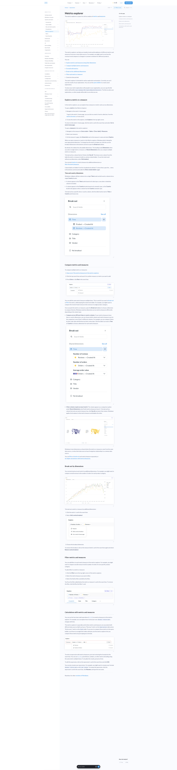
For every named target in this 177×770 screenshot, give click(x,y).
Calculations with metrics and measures (125, 26)
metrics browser (71, 116)
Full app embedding (49, 60)
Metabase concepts (49, 17)
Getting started (48, 15)
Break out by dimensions (124, 21)
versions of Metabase (82, 675)
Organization (47, 50)
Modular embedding (49, 58)
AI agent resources (49, 67)
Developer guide (48, 100)
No (127, 762)
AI (45, 43)
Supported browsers (49, 109)
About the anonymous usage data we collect (49, 114)
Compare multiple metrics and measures (77, 65)
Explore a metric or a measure (125, 16)
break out (74, 162)
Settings (96, 767)
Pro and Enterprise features (49, 103)
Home (66, 7)
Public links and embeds (50, 63)
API (45, 91)
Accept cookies (98, 767)
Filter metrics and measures (125, 23)
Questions (72, 7)
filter (67, 302)
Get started (128, 2)
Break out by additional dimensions (76, 71)
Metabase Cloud (48, 94)
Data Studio (47, 47)
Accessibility (47, 106)
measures (102, 16)
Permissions (47, 85)
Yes (122, 762)
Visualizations (49, 29)
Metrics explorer (49, 31)
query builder (97, 82)
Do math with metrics (72, 68)
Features (77, 2)
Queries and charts (49, 19)
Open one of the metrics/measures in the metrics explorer (83, 273)
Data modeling (48, 45)
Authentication (48, 83)
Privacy (46, 111)
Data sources (48, 76)
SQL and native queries (51, 26)
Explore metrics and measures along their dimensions (81, 63)
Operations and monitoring (50, 80)
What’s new (118, 7)
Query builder (49, 24)
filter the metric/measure (72, 164)
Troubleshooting (48, 98)
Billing (46, 96)
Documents (47, 40)
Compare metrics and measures (126, 18)
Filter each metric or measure (74, 74)
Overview (47, 56)
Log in (121, 2)
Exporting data (49, 36)
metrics (95, 16)
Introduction (48, 22)
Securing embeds (48, 65)
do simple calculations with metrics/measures (77, 458)
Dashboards (47, 38)
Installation (47, 74)
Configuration (48, 78)
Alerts (47, 33)
